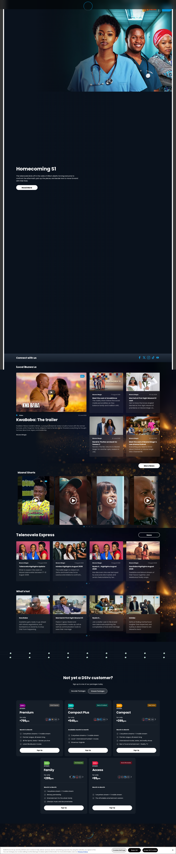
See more (51, 187)
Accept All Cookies (150, 850)
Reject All (134, 850)
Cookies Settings (119, 850)
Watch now (26, 187)
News (149, 535)
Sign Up (39, 750)
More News (149, 466)
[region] (88, 850)
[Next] (156, 500)
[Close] (172, 850)
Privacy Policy (83, 852)
